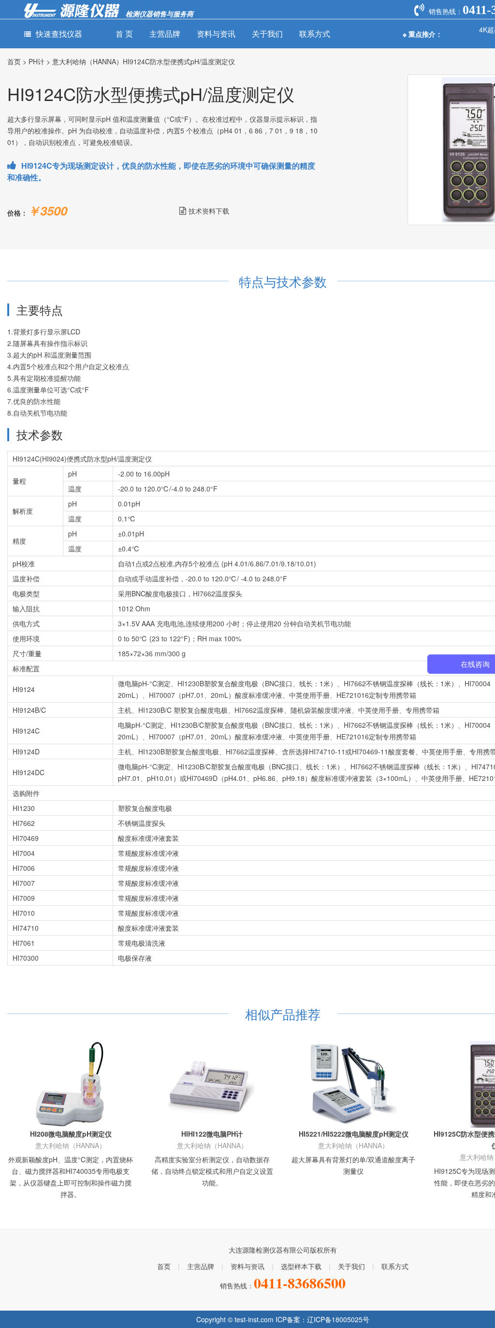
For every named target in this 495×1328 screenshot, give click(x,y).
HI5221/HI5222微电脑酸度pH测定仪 (353, 1134)
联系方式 (314, 33)
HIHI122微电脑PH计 (212, 1134)
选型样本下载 (301, 1266)
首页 (14, 61)
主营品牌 (164, 33)
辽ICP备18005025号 (338, 1319)
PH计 (36, 61)
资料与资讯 (216, 33)
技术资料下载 (209, 211)
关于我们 (267, 33)
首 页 (124, 33)
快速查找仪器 (59, 33)
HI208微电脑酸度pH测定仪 (71, 1134)
